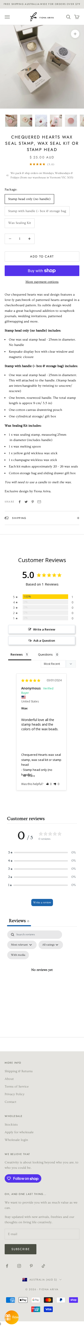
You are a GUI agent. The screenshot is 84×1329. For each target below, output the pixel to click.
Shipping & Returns (19, 1071)
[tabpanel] (42, 975)
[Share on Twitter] (26, 502)
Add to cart (42, 256)
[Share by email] (39, 502)
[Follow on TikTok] (43, 1266)
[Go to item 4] (56, 120)
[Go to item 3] (41, 120)
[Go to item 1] (11, 120)
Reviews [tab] (16, 654)
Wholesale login (16, 1140)
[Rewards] (12, 1317)
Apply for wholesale (19, 1132)
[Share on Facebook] (19, 502)
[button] (49, 784)
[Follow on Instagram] (19, 1266)
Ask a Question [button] (44, 640)
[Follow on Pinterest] (31, 1266)
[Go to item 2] (26, 120)
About (9, 1079)
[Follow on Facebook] (7, 1266)
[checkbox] (18, 955)
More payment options (42, 282)
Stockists (11, 1124)
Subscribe (20, 1249)
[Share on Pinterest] (33, 502)
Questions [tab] (45, 654)
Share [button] (31, 776)
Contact (10, 1102)
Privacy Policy (14, 1094)
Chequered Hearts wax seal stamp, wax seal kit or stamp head (41, 760)
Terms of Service (17, 1086)
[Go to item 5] (70, 120)
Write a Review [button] (44, 629)
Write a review (42, 902)
